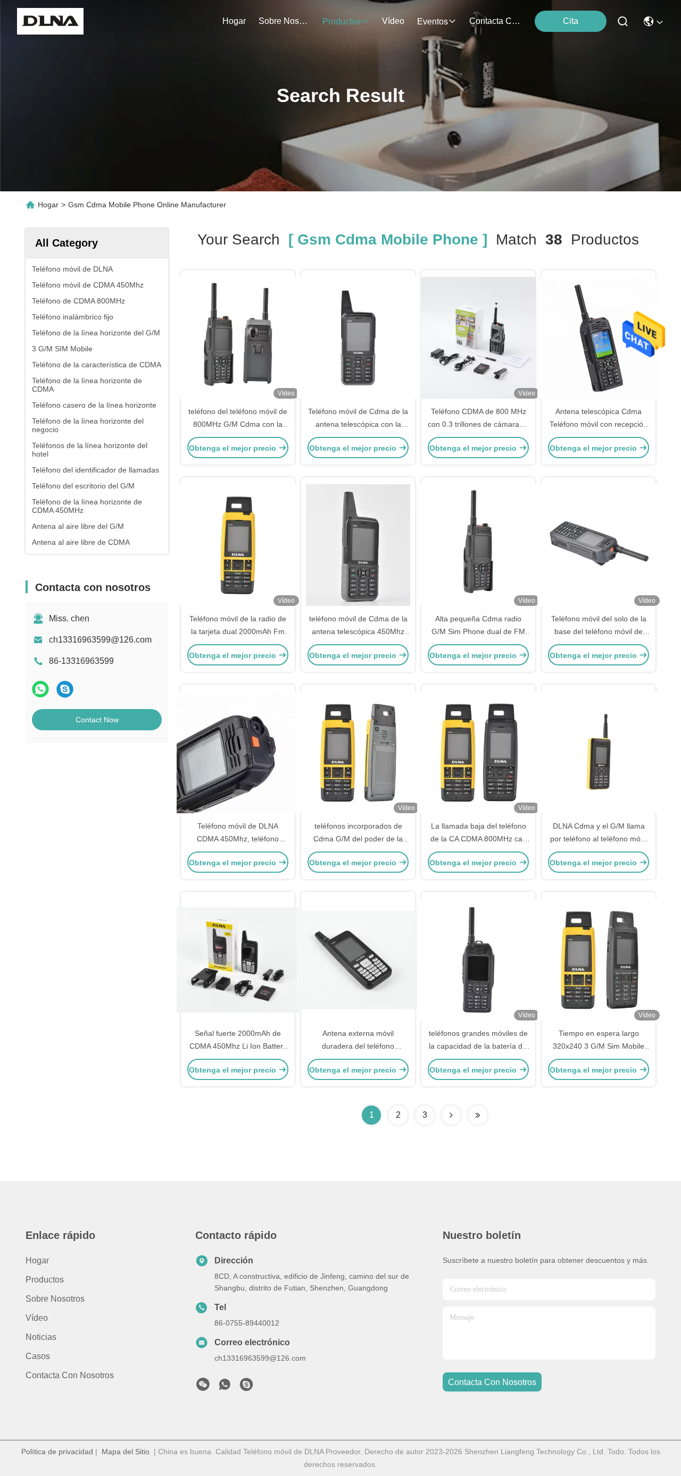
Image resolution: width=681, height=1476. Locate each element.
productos (341, 21)
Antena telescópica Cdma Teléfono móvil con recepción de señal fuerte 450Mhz (598, 424)
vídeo (393, 21)
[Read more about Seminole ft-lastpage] (477, 1115)
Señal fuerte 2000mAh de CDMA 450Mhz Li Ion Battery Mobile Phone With (238, 1046)
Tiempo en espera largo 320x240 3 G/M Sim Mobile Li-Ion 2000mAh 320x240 (598, 1046)
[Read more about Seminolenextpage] (451, 1115)
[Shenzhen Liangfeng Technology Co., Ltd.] (50, 21)
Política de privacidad (57, 1451)
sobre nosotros (284, 21)
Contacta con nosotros (70, 1375)
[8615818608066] (224, 1387)
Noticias (41, 1337)
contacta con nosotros (494, 21)
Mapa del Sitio (126, 1451)
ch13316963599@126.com (100, 639)
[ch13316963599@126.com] (246, 1387)
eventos (432, 21)
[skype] (64, 689)
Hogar (234, 21)
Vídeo (37, 1317)
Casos (38, 1356)
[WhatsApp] (40, 689)
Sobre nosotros (55, 1298)
